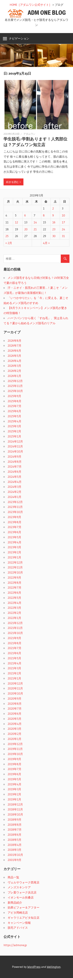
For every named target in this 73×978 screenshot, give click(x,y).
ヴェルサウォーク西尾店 (23, 882)
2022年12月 (15, 562)
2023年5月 (14, 537)
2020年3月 (14, 728)
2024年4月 (15, 481)
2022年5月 (14, 597)
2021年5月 (14, 658)
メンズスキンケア (19, 887)
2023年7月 (14, 527)
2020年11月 (15, 688)
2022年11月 (15, 567)
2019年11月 (15, 749)
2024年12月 (15, 441)
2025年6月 (14, 411)
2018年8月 (15, 824)
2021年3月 (14, 668)
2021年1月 (14, 678)
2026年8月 (14, 340)
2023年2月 (14, 552)
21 (35, 229)
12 (16, 222)
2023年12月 (15, 502)
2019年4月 (14, 784)
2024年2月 (14, 491)
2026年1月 (14, 376)
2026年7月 (14, 345)
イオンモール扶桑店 (21, 897)
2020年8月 (15, 703)
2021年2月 (14, 673)
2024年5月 (14, 476)
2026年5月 (14, 355)
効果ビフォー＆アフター (23, 907)
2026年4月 (14, 360)
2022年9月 (14, 577)
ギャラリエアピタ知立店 (23, 917)
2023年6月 (14, 532)
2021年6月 (14, 653)
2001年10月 (15, 854)
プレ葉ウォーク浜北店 (22, 892)
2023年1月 (14, 557)
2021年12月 (15, 623)
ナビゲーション (19, 38)
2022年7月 (14, 587)
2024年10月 (15, 451)
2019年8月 (14, 764)
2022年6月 (14, 592)
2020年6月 (14, 713)
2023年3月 (14, 547)
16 (53, 222)
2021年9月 (14, 638)
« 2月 (8, 243)
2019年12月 (15, 744)
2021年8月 (14, 643)
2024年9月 (14, 456)
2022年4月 (14, 602)
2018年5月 (14, 839)
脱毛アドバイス (18, 927)
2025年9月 (14, 396)
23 (53, 229)
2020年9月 (14, 698)
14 (35, 222)
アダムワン (29, 133)
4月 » (46, 243)
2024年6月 (14, 471)
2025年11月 (15, 386)
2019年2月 (14, 794)
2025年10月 (15, 391)
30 (54, 236)
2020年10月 (15, 693)
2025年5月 (14, 416)
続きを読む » (13, 182)
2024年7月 (15, 466)
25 (6, 236)
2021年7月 (14, 648)
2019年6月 (14, 774)
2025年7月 (14, 406)
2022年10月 (15, 572)
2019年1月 (14, 799)
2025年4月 (14, 421)
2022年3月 (14, 607)
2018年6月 (14, 834)
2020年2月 (14, 733)
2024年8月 (15, 461)
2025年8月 (14, 401)
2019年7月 (14, 769)
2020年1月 (14, 739)
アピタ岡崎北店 (18, 912)
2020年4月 (15, 723)
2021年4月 (14, 663)
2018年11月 (15, 809)
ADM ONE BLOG (47, 12)
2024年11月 (15, 446)
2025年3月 (14, 426)
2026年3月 (14, 365)
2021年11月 (15, 628)
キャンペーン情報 (19, 922)
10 (63, 215)
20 (26, 229)
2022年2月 (14, 612)
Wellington (54, 967)
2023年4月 (14, 542)
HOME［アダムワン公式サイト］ (31, 4)
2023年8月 (14, 522)
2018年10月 (15, 814)
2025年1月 (14, 436)
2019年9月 (14, 759)
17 (63, 222)
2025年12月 (15, 381)
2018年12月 (15, 804)
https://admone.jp (15, 945)
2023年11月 (15, 507)
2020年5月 (14, 718)
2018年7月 (15, 829)
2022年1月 (14, 618)
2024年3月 (14, 486)
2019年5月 (14, 779)
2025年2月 (14, 431)
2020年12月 (15, 683)
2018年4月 (15, 844)
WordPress (34, 967)
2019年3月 (14, 789)
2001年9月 (14, 860)
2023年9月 (14, 517)
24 (63, 229)
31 (63, 236)
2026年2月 (14, 370)
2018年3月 (14, 849)
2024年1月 (14, 497)
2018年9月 (14, 819)
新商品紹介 (15, 902)
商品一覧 (13, 877)
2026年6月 (14, 350)
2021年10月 (15, 633)
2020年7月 (15, 708)
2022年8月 (14, 582)
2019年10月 (15, 754)
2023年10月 (15, 512)
